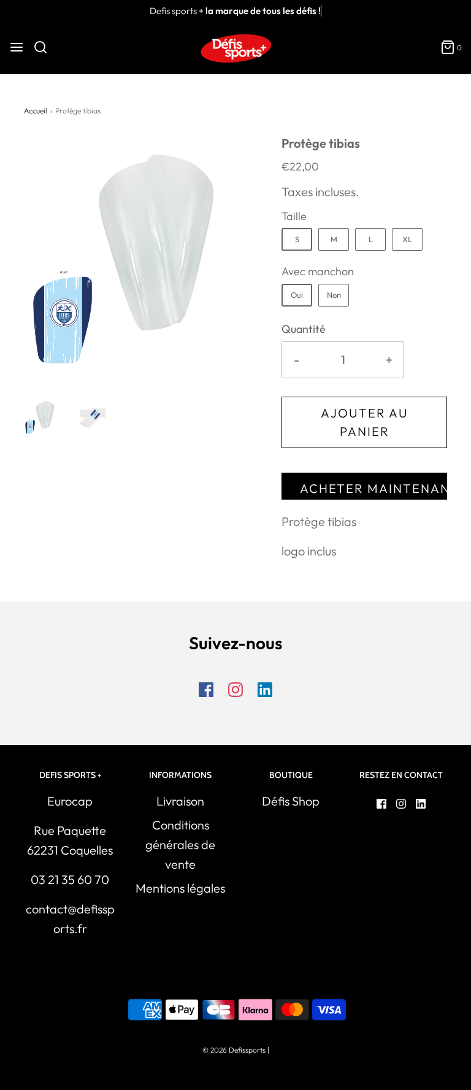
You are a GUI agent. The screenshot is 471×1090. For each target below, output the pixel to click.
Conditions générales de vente (180, 844)
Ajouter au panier (364, 422)
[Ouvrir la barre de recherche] (45, 47)
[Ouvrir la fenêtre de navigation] (16, 47)
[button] (43, 417)
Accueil (35, 110)
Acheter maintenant (373, 488)
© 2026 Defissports (234, 1049)
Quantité (303, 329)
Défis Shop (291, 801)
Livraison (180, 801)
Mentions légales (180, 888)
